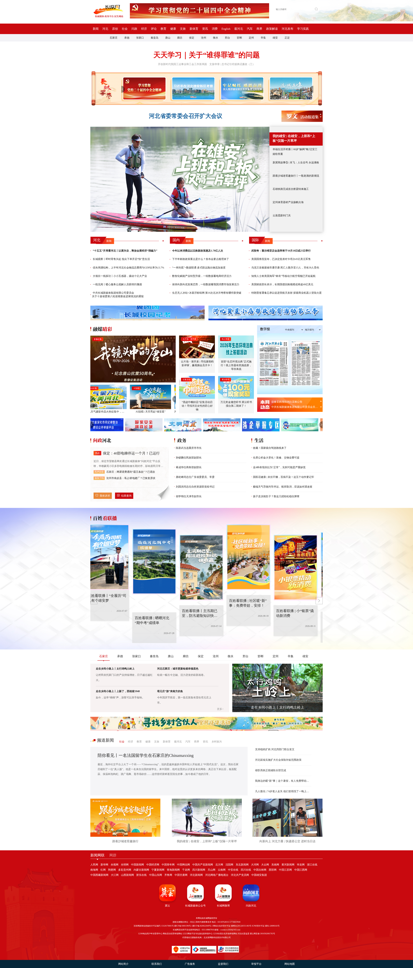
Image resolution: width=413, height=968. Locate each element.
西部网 (273, 869)
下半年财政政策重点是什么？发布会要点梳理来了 (200, 259)
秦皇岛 (154, 37)
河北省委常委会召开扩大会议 (185, 116)
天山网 (211, 869)
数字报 (265, 329)
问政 (134, 28)
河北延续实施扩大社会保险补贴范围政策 (278, 759)
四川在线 (246, 869)
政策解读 (272, 28)
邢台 (227, 37)
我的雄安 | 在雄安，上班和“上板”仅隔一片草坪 (294, 138)
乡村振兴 (217, 741)
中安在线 (233, 869)
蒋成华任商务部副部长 (189, 467)
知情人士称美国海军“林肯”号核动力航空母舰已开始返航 (283, 276)
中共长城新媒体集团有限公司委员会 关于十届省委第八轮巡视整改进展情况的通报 (118, 294)
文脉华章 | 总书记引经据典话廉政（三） (232, 64)
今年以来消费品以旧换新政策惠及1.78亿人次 (197, 250)
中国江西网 (300, 869)
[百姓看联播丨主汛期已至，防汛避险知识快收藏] (159, 567)
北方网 (219, 864)
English (226, 28)
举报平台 (256, 964)
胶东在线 (141, 875)
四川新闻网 (198, 869)
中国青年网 (168, 864)
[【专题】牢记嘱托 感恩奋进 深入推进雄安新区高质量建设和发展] (242, 88)
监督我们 (223, 964)
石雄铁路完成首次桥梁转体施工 (291, 189)
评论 (154, 28)
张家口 (140, 37)
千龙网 (186, 869)
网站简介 (123, 964)
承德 (126, 37)
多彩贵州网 (124, 869)
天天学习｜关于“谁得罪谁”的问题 (206, 55)
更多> (220, 709)
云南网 (222, 869)
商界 (259, 28)
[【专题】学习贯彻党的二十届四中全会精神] (144, 88)
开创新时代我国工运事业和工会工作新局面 (182, 64)
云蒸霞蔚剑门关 (282, 215)
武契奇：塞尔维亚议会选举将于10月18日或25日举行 (281, 250)
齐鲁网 (168, 875)
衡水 (215, 37)
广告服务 (190, 964)
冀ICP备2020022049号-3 (202, 926)
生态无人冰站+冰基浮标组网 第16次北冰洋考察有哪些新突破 (206, 292)
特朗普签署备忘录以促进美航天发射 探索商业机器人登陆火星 (286, 292)
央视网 (114, 864)
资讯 (205, 28)
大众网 (265, 864)
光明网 (125, 864)
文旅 (183, 28)
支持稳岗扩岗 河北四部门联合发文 (274, 749)
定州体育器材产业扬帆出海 (288, 202)
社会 (125, 28)
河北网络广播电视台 (216, 875)
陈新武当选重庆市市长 (189, 448)
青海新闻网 (173, 869)
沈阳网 (229, 864)
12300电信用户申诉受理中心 (150, 933)
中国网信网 (183, 864)
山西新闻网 (127, 875)
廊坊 (179, 37)
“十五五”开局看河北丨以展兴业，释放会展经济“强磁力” (125, 250)
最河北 (238, 28)
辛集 (263, 37)
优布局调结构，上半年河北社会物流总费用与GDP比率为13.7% (128, 267)
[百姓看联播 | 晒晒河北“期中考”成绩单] (112, 561)
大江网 (115, 875)
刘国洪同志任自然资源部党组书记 (195, 486)
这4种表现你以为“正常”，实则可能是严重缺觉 (279, 467)
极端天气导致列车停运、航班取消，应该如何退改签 (282, 486)
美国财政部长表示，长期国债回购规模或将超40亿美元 (282, 284)
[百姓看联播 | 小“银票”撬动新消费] (254, 567)
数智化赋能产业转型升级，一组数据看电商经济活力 (202, 276)
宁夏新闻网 (157, 869)
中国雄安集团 (259, 875)
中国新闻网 (137, 864)
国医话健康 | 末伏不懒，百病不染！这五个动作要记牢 (283, 477)
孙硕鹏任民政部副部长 (189, 457)
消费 (215, 28)
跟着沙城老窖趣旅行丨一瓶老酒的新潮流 (296, 175)
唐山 (167, 37)
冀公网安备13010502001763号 (262, 933)
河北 (105, 28)
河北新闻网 (196, 875)
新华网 (104, 864)
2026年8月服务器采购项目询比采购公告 (294, 407)
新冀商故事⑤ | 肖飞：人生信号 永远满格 (296, 162)
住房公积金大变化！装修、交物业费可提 (276, 457)
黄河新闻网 (288, 864)
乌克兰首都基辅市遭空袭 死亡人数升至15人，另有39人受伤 (285, 267)
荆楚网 (112, 869)
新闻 (96, 28)
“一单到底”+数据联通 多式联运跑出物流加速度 (199, 267)
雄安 (275, 37)
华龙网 (301, 864)
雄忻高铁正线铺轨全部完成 (270, 770)
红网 (103, 869)
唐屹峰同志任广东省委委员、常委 (195, 477)
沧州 (203, 37)
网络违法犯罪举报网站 (172, 933)
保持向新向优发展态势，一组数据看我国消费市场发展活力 (205, 284)
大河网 (255, 864)
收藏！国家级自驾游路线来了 (270, 448)
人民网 (94, 864)
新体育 (194, 28)
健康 (173, 28)
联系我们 (156, 964)
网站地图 (289, 964)
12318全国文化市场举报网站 (225, 933)
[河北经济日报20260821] (273, 363)
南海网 (94, 869)
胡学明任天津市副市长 (189, 496)
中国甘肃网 (181, 875)
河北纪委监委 (243, 933)
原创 (115, 28)
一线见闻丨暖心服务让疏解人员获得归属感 (117, 284)
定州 (251, 37)
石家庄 (113, 37)
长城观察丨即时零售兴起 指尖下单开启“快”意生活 (121, 259)
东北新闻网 (242, 864)
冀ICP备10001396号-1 (183, 926)
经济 (144, 28)
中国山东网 (155, 875)
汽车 (250, 28)
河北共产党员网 (240, 875)
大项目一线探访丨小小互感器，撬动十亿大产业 (120, 276)
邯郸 (239, 37)
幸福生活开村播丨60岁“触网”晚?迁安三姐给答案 (295, 151)
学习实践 (303, 28)
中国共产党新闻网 (202, 864)
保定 (191, 37)
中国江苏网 (285, 869)
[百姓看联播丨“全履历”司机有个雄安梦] (301, 565)
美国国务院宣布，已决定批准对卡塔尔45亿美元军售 (281, 259)
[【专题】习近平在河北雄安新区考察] (193, 88)
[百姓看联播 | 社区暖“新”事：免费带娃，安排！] (206, 557)
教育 (163, 28)
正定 (287, 37)
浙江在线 (312, 864)
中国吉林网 (259, 869)
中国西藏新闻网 (99, 875)
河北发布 (287, 28)
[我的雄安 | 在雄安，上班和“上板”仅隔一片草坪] (179, 179)
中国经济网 (152, 864)
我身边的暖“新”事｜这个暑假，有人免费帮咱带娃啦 (283, 780)
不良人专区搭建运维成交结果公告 (290, 401)
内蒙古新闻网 (141, 869)
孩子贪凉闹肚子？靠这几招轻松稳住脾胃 (276, 496)
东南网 (275, 864)
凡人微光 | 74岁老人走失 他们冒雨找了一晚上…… (283, 791)
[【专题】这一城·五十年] (290, 88)
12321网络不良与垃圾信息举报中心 (198, 933)
